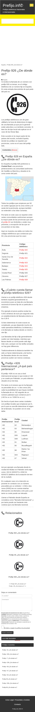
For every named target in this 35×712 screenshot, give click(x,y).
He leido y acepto (17, 628)
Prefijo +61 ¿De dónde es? (10, 650)
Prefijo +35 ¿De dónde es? (17, 586)
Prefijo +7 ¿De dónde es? (9, 658)
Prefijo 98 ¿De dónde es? (9, 679)
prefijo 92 (6, 222)
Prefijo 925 (23, 269)
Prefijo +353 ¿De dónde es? (10, 654)
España (3, 65)
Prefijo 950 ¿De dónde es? (19, 533)
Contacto (17, 704)
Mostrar (14, 150)
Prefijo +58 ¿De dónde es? (10, 666)
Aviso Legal (9, 700)
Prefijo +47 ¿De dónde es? (10, 670)
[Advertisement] (17, 44)
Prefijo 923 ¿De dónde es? (17, 584)
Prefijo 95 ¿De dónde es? (19, 555)
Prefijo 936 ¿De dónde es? (19, 577)
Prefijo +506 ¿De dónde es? (10, 683)
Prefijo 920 (23, 250)
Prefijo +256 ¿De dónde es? (10, 662)
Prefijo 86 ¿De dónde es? (9, 687)
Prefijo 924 (23, 266)
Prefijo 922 (23, 258)
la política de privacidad (22, 628)
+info (15, 623)
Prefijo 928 (23, 280)
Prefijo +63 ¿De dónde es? (10, 675)
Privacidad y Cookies (22, 700)
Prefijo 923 (23, 263)
